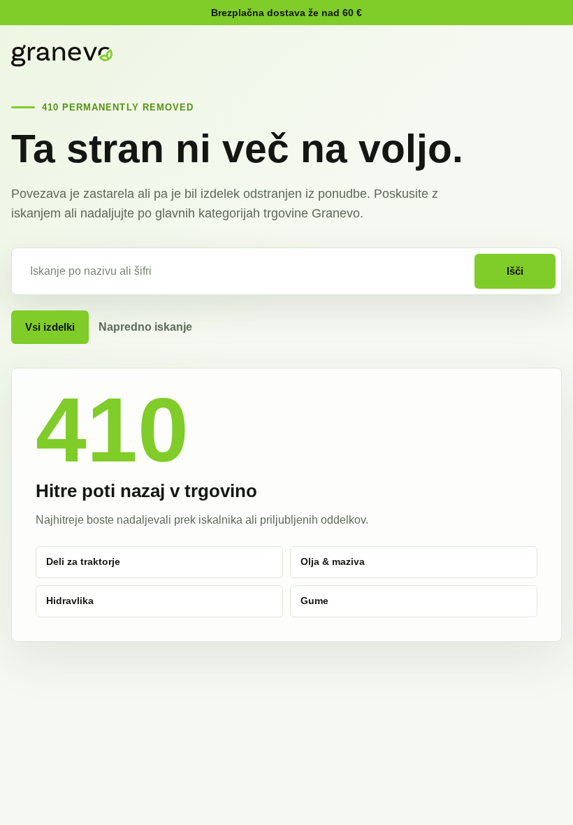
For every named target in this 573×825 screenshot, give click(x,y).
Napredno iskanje (145, 327)
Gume (314, 600)
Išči (515, 271)
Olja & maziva (332, 561)
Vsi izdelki (50, 327)
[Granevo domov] (62, 55)
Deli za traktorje (83, 561)
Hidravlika (70, 600)
